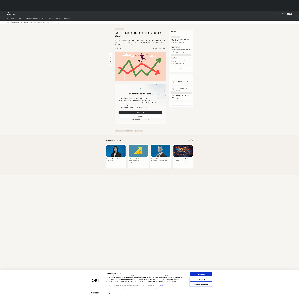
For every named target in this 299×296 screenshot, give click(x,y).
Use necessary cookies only (200, 284)
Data (20, 18)
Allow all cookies (200, 274)
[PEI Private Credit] (11, 13)
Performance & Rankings (32, 18)
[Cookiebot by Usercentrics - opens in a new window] (95, 293)
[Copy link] (110, 64)
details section (159, 285)
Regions (66, 18)
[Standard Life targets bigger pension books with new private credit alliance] (160, 156)
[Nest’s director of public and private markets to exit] (181, 60)
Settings (108, 293)
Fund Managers (24, 22)
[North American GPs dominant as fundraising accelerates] (138, 156)
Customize (200, 279)
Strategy (57, 18)
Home (8, 22)
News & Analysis (11, 18)
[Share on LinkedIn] (110, 54)
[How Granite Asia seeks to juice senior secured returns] (181, 39)
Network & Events (46, 18)
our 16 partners (114, 275)
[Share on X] (110, 57)
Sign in (284, 13)
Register (290, 13)
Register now (140, 112)
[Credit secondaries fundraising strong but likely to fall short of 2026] (181, 49)
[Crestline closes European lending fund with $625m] (183, 156)
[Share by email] (110, 61)
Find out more (140, 116)
